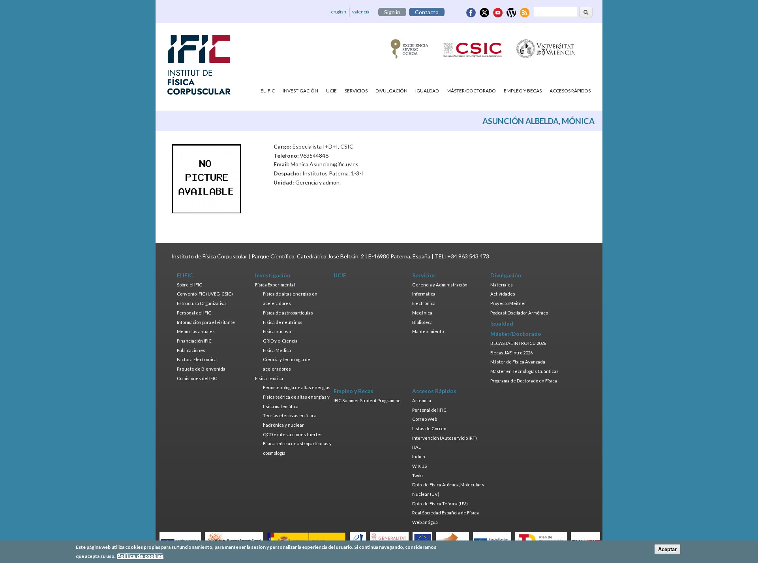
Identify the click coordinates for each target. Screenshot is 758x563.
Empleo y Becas (523, 91)
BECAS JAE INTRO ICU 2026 (518, 343)
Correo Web (424, 419)
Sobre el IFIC (189, 284)
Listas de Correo (429, 428)
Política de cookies (140, 556)
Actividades (502, 293)
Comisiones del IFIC (197, 378)
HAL (416, 447)
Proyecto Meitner (508, 303)
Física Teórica (269, 378)
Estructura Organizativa (201, 303)
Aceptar (667, 549)
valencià (361, 12)
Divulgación (391, 91)
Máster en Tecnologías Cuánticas (524, 371)
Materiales (501, 284)
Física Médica (277, 350)
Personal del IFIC (194, 312)
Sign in (392, 12)
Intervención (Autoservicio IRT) (444, 438)
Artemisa (421, 400)
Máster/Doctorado (471, 91)
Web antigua (425, 522)
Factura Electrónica (197, 359)
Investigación (300, 91)
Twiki (417, 475)
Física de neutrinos (282, 322)
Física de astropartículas (288, 312)
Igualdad (427, 91)
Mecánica (422, 312)
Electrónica (423, 303)
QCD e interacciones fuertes (293, 434)
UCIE (331, 91)
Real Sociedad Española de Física (445, 512)
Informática (423, 293)
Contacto (427, 12)
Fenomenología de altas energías (296, 387)
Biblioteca (422, 322)
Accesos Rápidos (570, 91)
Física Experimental (275, 284)
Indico (418, 456)
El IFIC (268, 91)
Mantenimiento (428, 331)
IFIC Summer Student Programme (367, 400)
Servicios (356, 91)
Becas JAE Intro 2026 (511, 352)
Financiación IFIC (194, 340)
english (338, 12)
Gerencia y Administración (439, 284)
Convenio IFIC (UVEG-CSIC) (205, 293)
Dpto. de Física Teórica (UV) (440, 503)
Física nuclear (277, 331)
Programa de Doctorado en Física (523, 380)
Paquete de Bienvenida (201, 368)
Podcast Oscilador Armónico (519, 312)
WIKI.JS (419, 466)
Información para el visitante (206, 322)
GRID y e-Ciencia (280, 340)
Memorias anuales (196, 331)
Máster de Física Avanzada (517, 361)
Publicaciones (191, 350)
